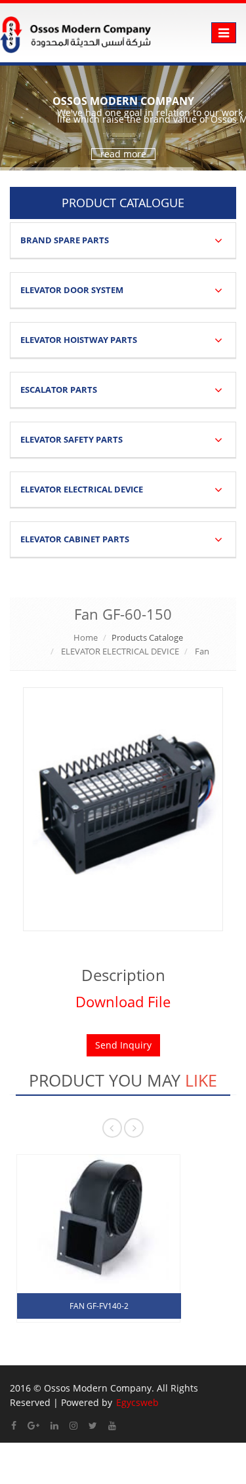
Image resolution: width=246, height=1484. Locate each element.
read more (123, 154)
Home (85, 637)
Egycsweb (137, 1402)
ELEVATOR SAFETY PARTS (71, 439)
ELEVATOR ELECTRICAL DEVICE (81, 489)
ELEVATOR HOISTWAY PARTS (78, 340)
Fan (202, 651)
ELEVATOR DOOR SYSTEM (71, 290)
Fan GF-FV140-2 (99, 1306)
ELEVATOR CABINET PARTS (74, 539)
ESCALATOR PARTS (58, 389)
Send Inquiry (123, 1045)
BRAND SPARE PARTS (64, 240)
